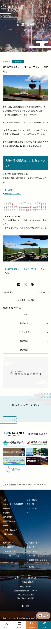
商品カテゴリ (32, 508)
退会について (8, 562)
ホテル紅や (9, 189)
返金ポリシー (32, 547)
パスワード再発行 (10, 551)
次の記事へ (42, 292)
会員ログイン (8, 542)
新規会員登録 (8, 547)
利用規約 (30, 567)
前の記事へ (8, 292)
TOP (4, 500)
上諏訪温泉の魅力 (10, 521)
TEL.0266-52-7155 (25, 594)
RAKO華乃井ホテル (12, 193)
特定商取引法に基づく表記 (37, 561)
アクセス (6, 525)
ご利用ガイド (32, 542)
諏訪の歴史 (7, 517)
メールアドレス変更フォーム (13, 556)
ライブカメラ (32, 500)
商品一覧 (30, 504)
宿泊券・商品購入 (10, 530)
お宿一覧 (6, 508)
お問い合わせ (8, 534)
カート (29, 512)
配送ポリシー (32, 551)
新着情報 (6, 512)
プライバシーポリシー (36, 555)
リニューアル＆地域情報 (13, 504)
